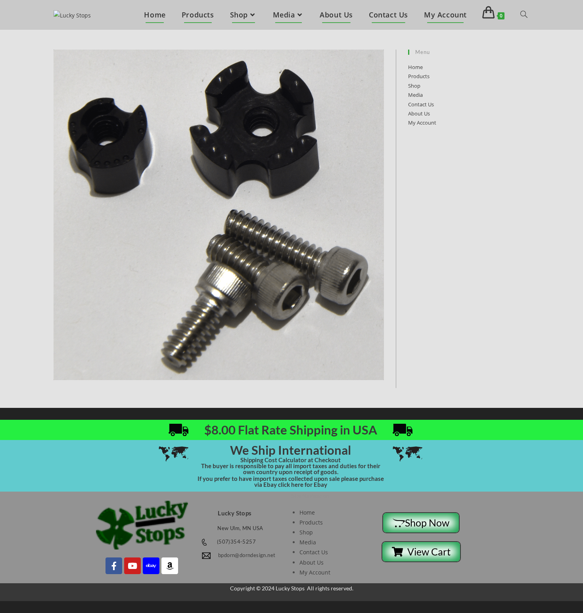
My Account (422, 122)
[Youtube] (132, 565)
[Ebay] (151, 565)
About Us (419, 113)
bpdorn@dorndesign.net (246, 555)
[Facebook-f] (113, 565)
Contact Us (421, 104)
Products (419, 76)
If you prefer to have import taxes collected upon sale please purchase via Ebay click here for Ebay (291, 481)
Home (415, 67)
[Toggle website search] (523, 15)
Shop (414, 85)
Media (415, 94)
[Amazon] (169, 565)
